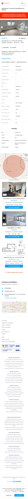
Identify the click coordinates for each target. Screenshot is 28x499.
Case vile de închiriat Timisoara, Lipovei (14, 439)
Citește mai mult (6, 58)
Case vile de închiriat (14, 432)
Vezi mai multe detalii (14, 207)
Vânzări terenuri (14, 385)
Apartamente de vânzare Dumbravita (14, 363)
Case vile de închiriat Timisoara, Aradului (14, 438)
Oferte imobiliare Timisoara (8, 62)
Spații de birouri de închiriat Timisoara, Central (14, 460)
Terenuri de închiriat (14, 446)
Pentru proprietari (6, 327)
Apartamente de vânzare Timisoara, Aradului (14, 361)
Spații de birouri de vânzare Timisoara (14, 401)
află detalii (18, 488)
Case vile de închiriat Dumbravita (14, 436)
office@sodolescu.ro (10, 291)
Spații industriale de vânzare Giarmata (14, 406)
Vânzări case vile (14, 371)
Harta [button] (25, 33)
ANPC (3, 337)
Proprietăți (4, 320)
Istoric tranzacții (5, 331)
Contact (3, 333)
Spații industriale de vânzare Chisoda (14, 411)
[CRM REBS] (17, 481)
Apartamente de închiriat (14, 417)
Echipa (3, 329)
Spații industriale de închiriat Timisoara (14, 465)
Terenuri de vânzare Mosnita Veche (14, 394)
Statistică (15, 491)
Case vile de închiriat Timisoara (14, 434)
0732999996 (8, 288)
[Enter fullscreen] (26, 155)
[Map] (14, 166)
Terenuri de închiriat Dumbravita (14, 448)
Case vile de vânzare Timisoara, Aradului (14, 378)
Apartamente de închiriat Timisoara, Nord (14, 427)
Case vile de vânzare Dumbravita (14, 375)
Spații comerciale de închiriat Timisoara (14, 458)
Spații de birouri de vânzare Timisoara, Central (14, 405)
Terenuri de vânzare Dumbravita (14, 389)
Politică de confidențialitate (8, 341)
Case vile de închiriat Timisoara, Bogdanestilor (14, 443)
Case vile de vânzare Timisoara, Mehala (14, 380)
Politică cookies (5, 339)
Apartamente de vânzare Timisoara (14, 359)
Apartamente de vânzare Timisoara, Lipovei (14, 368)
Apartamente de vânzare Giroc (14, 366)
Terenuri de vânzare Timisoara (14, 387)
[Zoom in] (26, 175)
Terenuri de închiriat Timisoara (14, 450)
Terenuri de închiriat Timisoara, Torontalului (14, 452)
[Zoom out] (26, 177)
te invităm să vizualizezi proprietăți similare (14, 16)
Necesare (7, 491)
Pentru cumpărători (6, 325)
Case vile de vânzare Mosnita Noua (14, 377)
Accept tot (19, 495)
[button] (2, 27)
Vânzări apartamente (14, 357)
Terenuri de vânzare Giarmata (14, 396)
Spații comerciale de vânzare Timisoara (14, 403)
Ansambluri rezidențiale (7, 323)
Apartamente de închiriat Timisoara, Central (14, 421)
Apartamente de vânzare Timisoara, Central (14, 364)
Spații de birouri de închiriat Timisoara (14, 457)
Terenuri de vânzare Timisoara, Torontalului (14, 392)
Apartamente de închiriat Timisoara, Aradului (14, 422)
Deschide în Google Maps (11, 297)
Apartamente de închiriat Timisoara (14, 419)
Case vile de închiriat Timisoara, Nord (14, 441)
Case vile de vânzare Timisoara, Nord (14, 382)
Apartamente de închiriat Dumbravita (14, 429)
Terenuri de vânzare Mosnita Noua (14, 391)
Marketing (21, 491)
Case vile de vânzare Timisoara (14, 373)
